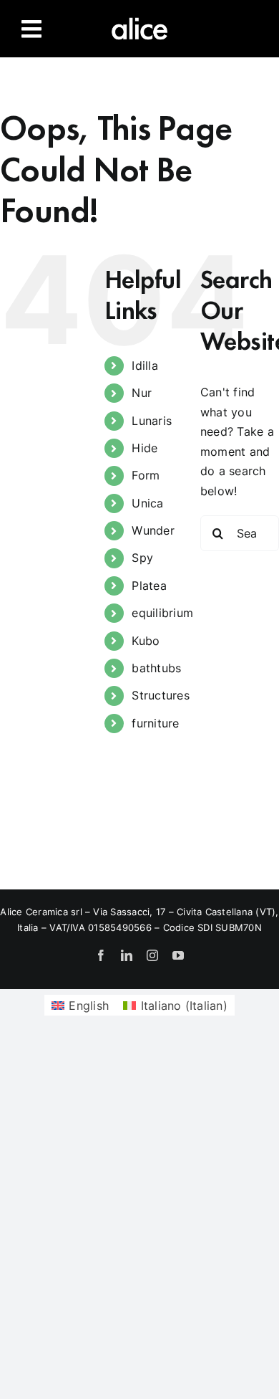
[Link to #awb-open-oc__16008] (31, 28)
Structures (160, 695)
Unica (147, 503)
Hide (144, 448)
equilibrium (162, 613)
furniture (155, 723)
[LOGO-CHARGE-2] (139, 20)
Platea (149, 585)
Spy (142, 557)
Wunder (153, 530)
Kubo (146, 641)
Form (146, 475)
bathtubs (156, 668)
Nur (142, 393)
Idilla (144, 365)
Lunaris (152, 421)
